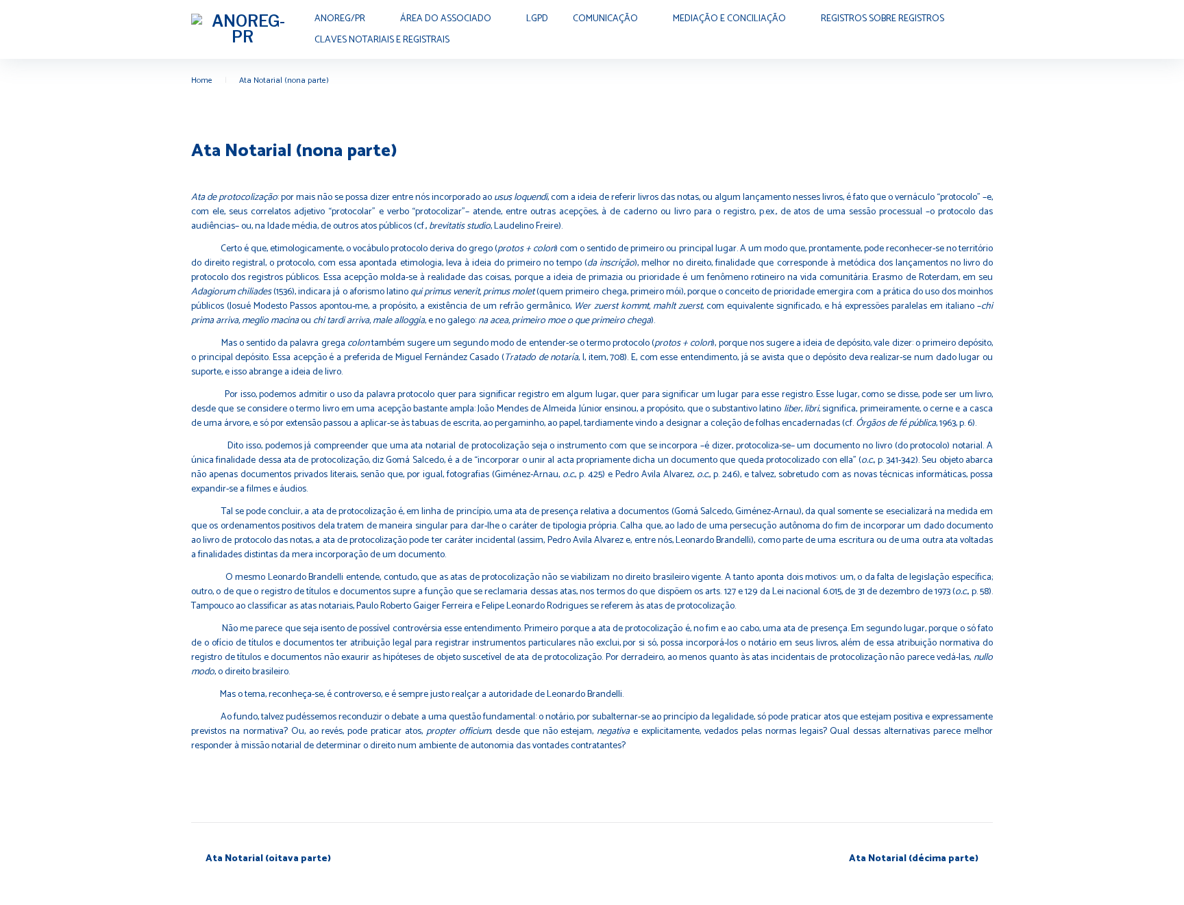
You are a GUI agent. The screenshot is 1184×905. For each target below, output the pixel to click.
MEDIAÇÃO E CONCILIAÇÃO (729, 19)
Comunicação (605, 19)
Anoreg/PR (339, 19)
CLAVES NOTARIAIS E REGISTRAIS (381, 40)
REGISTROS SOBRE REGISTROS (882, 19)
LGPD (537, 19)
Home (201, 80)
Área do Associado (445, 19)
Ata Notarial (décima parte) (913, 859)
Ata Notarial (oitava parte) (268, 859)
